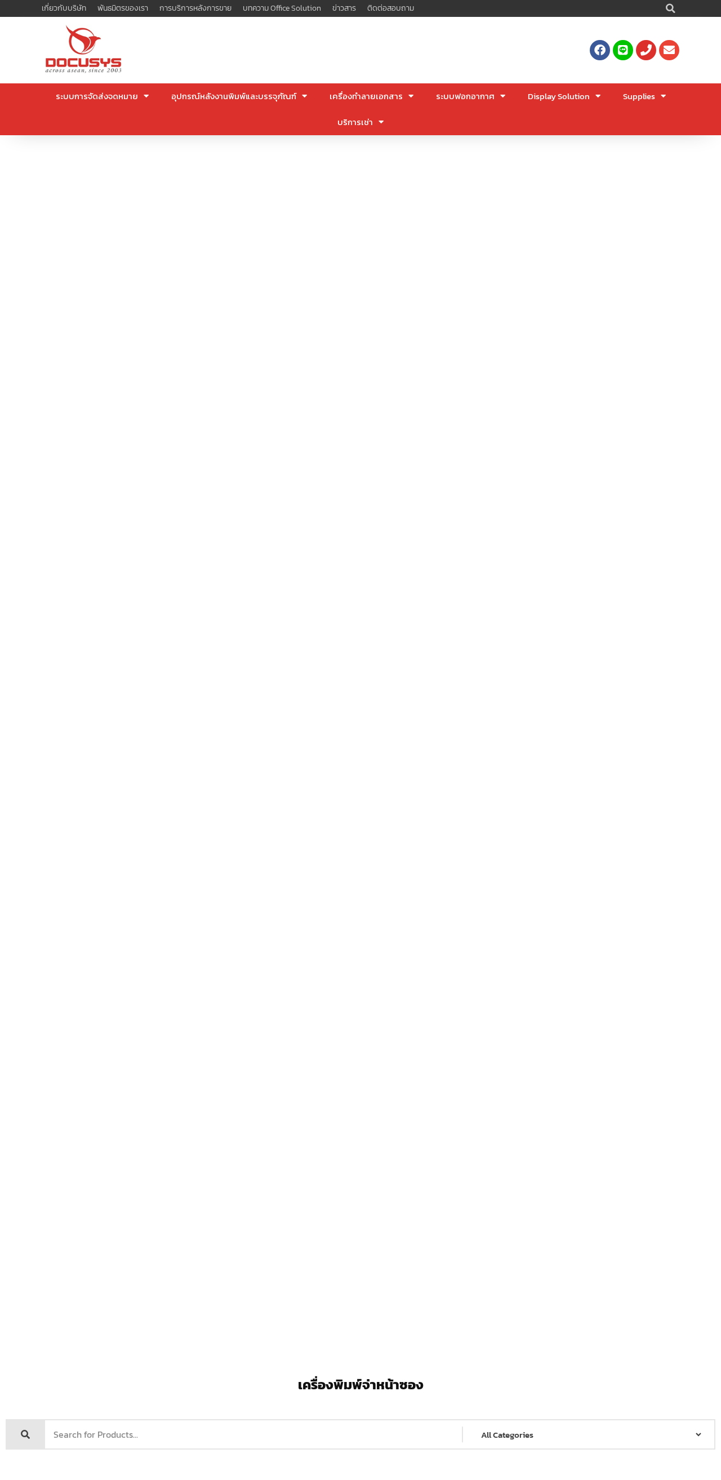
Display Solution (559, 96)
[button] (670, 8)
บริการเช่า (355, 121)
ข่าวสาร (344, 8)
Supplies (639, 96)
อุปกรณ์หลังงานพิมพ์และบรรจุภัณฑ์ (233, 96)
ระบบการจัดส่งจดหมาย (97, 96)
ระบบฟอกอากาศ (465, 96)
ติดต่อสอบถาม (390, 8)
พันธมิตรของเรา (122, 8)
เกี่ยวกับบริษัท (64, 8)
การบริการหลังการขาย (195, 8)
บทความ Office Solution (282, 8)
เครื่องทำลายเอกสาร (366, 96)
